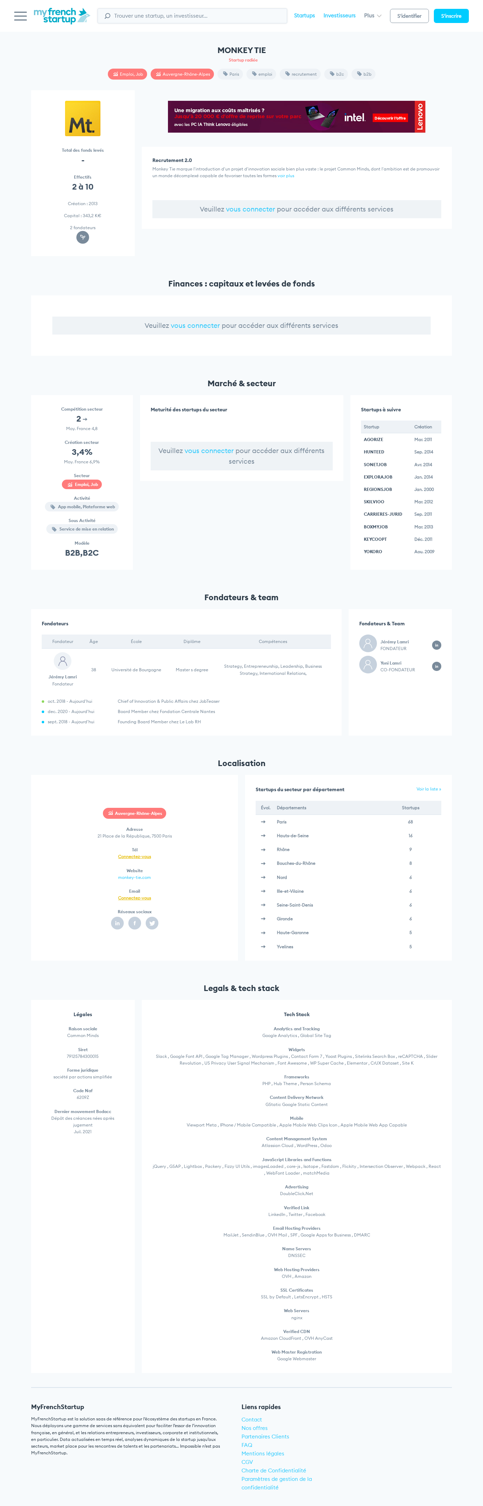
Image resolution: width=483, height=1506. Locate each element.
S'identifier (409, 16)
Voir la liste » (429, 789)
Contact (252, 1419)
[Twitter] (152, 923)
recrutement (304, 74)
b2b (367, 74)
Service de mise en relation (86, 529)
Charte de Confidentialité (274, 1470)
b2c (340, 74)
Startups (304, 15)
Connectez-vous (134, 856)
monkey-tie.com (134, 877)
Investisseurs (340, 15)
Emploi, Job (131, 74)
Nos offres (255, 1428)
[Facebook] (134, 923)
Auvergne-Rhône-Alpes (186, 74)
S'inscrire (451, 16)
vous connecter (250, 209)
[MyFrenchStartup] (62, 20)
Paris (234, 74)
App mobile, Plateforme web (86, 506)
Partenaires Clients (265, 1436)
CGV (247, 1462)
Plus (370, 15)
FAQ (247, 1445)
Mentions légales (263, 1453)
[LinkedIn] (117, 923)
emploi (265, 74)
